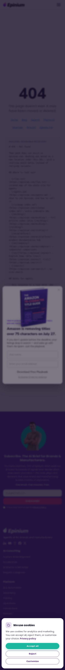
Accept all (32, 646)
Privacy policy (28, 638)
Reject (32, 653)
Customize (32, 661)
